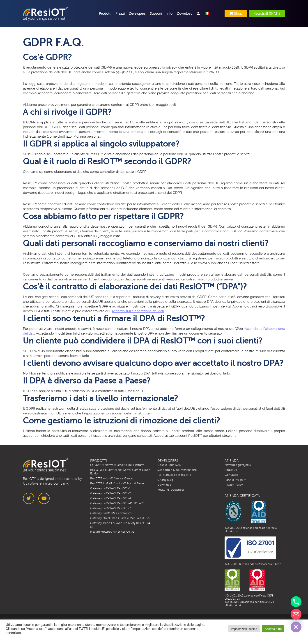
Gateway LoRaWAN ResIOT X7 (110, 508)
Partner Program (235, 479)
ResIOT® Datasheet (170, 489)
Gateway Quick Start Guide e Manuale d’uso (119, 518)
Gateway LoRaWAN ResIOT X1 (110, 488)
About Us (231, 470)
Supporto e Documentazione (177, 470)
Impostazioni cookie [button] (244, 629)
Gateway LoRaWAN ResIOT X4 (110, 498)
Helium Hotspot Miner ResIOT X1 (112, 531)
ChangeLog (165, 479)
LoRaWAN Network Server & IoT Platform (117, 465)
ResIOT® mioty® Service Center (111, 478)
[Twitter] (28, 498)
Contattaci (232, 474)
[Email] (296, 614)
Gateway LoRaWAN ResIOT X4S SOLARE (117, 503)
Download (164, 484)
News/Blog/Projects (238, 465)
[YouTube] (44, 498)
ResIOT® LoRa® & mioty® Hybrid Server (117, 483)
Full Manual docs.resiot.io (174, 474)
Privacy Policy (234, 484)
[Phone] (296, 601)
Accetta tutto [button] (273, 629)
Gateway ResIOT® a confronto (110, 513)
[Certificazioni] (245, 511)
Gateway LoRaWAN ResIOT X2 (110, 493)
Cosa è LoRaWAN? (170, 465)
